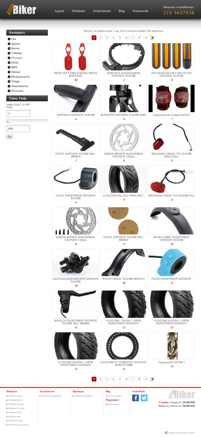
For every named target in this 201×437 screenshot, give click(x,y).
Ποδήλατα (78, 11)
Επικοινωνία (140, 11)
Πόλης (14, 62)
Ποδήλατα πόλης (15, 412)
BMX (14, 67)
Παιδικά (15, 71)
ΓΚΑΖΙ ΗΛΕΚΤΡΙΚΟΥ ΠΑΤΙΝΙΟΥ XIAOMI (76, 197)
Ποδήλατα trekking (15, 404)
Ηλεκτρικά (17, 90)
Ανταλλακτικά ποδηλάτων (51, 396)
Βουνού (15, 48)
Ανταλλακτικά (102, 11)
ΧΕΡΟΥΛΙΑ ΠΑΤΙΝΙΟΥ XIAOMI (76, 114)
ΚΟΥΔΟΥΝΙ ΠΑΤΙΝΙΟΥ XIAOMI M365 (123, 114)
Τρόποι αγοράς (114, 404)
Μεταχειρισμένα (20, 76)
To (7, 122)
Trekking (16, 53)
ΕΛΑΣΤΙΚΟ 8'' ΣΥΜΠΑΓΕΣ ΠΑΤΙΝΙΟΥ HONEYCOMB (123, 364)
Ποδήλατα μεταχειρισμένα (18, 425)
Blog (122, 11)
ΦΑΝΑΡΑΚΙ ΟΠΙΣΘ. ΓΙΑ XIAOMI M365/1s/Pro (172, 155)
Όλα (13, 38)
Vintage (15, 81)
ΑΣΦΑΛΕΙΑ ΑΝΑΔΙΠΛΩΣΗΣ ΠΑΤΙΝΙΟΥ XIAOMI (124, 74)
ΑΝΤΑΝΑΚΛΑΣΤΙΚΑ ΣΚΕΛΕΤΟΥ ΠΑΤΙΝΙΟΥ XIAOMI (171, 74)
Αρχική (59, 11)
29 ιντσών (16, 57)
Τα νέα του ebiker (115, 396)
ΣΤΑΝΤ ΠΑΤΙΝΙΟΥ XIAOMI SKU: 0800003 (75, 155)
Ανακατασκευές (20, 86)
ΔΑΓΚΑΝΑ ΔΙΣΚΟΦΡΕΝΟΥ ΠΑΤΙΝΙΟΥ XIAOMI (76, 280)
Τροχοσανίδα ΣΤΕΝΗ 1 (171, 362)
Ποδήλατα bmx (14, 416)
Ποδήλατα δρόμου (15, 396)
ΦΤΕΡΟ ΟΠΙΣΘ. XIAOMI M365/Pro (124, 278)
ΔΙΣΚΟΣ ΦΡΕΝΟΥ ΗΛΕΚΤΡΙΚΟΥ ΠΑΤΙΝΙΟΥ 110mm (123, 155)
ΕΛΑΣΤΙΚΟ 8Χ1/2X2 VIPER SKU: (123, 195)
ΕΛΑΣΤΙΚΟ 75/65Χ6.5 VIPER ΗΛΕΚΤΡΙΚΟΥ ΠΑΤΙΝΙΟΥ (123, 322)
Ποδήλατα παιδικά (15, 421)
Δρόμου (15, 43)
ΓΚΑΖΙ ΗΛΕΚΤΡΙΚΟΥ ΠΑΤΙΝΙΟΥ (171, 278)
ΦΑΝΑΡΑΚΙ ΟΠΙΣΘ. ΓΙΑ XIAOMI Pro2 (171, 195)
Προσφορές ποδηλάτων (84, 396)
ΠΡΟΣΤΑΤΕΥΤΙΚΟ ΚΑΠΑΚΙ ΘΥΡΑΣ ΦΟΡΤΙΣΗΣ (75, 74)
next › (152, 37)
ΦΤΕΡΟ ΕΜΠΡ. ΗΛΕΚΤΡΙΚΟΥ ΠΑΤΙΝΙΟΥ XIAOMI (171, 238)
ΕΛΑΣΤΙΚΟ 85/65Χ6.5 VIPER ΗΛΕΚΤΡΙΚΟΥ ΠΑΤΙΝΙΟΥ (171, 322)
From (9, 107)
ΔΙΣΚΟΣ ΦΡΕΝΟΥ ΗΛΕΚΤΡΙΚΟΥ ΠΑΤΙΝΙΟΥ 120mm (75, 238)
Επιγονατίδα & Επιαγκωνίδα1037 (171, 114)
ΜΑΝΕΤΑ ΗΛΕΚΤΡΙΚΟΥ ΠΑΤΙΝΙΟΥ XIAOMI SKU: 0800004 (75, 322)
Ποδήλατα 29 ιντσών (16, 408)
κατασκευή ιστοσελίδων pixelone (181, 433)
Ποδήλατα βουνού (15, 400)
